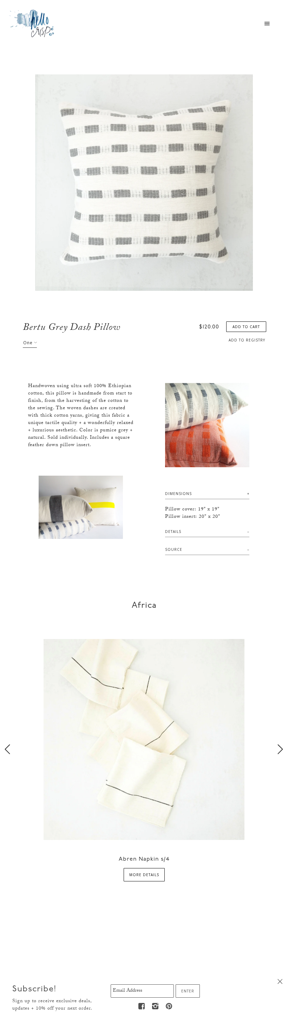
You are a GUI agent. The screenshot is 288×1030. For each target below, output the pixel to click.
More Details (144, 874)
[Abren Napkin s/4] (144, 739)
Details (173, 531)
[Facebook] (142, 1006)
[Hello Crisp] (32, 23)
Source (173, 549)
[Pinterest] (169, 1006)
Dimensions (178, 493)
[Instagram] (155, 1006)
